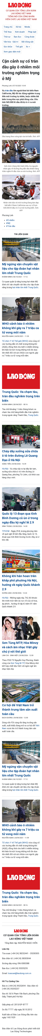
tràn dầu (9, 90)
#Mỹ (8, 223)
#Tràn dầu (10, 226)
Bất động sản (27, 42)
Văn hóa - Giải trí (11, 42)
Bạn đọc (17, 37)
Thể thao (8, 32)
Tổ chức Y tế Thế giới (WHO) (15, 341)
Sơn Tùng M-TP (17, 663)
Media (27, 27)
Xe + (28, 46)
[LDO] (21, 250)
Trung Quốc (33, 415)
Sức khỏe (8, 46)
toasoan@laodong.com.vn (19, 973)
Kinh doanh (20, 32)
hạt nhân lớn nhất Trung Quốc (25, 287)
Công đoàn (29, 37)
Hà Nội (5, 469)
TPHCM (5, 531)
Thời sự (7, 37)
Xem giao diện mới (12, 51)
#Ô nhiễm (10, 220)
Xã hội (18, 27)
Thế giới (19, 46)
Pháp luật (32, 32)
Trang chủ (8, 27)
